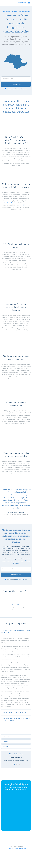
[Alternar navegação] (29, 3)
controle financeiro (7, 203)
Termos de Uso (9, 848)
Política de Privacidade (20, 848)
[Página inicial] (7, 3)
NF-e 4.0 (26, 205)
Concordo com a (17, 89)
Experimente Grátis (15, 84)
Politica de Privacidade (21, 89)
